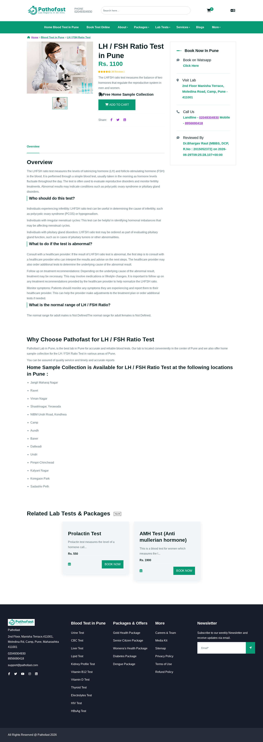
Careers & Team (165, 632)
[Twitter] (118, 119)
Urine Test (77, 632)
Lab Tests (162, 27)
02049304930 (83, 11)
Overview (33, 146)
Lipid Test (77, 656)
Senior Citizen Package (128, 640)
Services (182, 27)
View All (117, 514)
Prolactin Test (84, 533)
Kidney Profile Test (83, 664)
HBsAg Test (78, 711)
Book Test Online (98, 27)
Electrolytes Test (81, 695)
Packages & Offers (130, 623)
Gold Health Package (126, 632)
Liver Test (77, 648)
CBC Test (77, 640)
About (122, 27)
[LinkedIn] (36, 673)
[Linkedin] (124, 119)
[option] (60, 68)
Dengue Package (124, 664)
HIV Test (76, 703)
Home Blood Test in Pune (61, 27)
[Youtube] (23, 673)
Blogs (200, 27)
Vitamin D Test (80, 679)
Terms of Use (163, 664)
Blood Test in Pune (88, 623)
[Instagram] (29, 673)
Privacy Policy (164, 656)
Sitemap (160, 648)
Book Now (113, 564)
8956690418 (194, 123)
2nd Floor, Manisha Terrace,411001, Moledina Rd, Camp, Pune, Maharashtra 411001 (33, 641)
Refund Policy (164, 671)
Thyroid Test (79, 687)
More (215, 27)
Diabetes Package (125, 656)
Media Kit (161, 640)
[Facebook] (111, 119)
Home (34, 37)
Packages (140, 27)
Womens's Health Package (130, 648)
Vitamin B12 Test (81, 671)
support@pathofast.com (23, 665)
